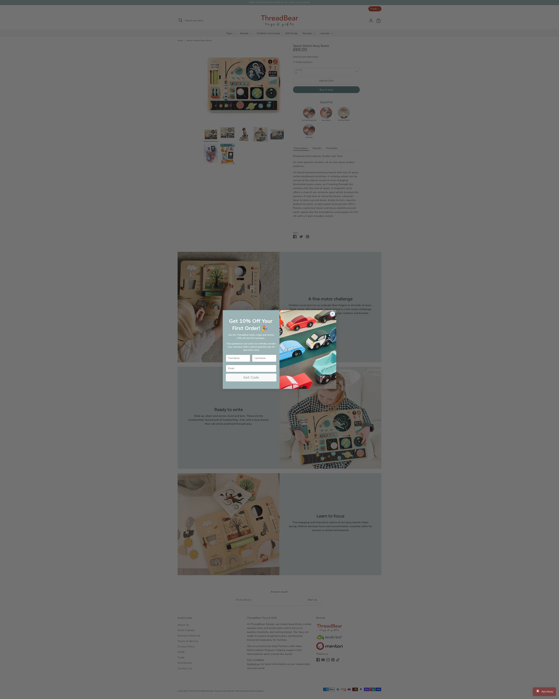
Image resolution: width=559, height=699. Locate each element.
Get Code (251, 377)
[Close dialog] (332, 313)
